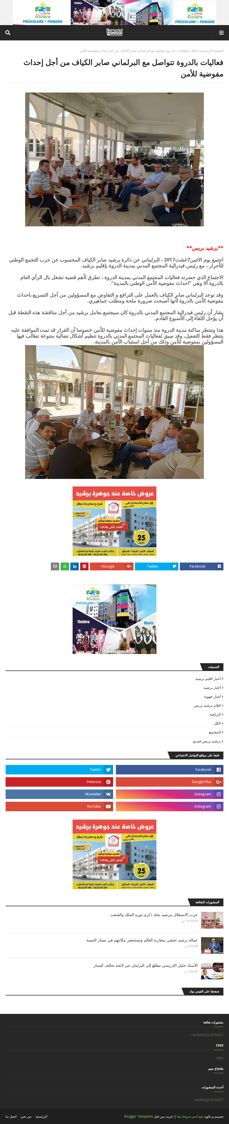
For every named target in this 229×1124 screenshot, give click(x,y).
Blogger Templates (138, 1116)
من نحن (26, 1116)
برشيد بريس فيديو (207, 741)
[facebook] (169, 769)
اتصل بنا (11, 1116)
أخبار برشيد (212, 687)
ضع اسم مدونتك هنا (190, 1116)
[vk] (59, 794)
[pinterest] (59, 782)
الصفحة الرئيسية (212, 51)
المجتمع (215, 732)
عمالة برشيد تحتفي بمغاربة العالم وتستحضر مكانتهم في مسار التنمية (142, 940)
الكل (194, 51)
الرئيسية (41, 1116)
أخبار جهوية (212, 696)
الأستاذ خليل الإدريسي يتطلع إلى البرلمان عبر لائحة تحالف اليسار (146, 965)
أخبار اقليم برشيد (208, 679)
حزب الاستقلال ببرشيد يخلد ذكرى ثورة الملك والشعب (154, 914)
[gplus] (169, 782)
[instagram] (169, 794)
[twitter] (59, 769)
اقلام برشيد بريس (207, 705)
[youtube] (59, 806)
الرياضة (215, 714)
